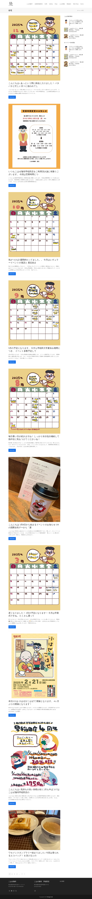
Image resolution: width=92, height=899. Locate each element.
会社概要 (62, 881)
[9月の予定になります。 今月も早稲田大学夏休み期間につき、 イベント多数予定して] (34, 312)
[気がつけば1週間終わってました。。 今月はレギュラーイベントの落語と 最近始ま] (34, 224)
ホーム (78, 10)
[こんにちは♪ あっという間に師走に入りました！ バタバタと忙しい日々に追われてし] (34, 48)
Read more (12, 97)
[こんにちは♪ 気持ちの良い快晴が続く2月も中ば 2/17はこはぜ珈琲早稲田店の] (34, 754)
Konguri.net (50, 897)
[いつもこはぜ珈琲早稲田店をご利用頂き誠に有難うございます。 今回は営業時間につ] (34, 136)
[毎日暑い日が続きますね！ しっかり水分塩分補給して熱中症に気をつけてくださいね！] (34, 401)
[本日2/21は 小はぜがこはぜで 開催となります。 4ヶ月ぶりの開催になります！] (34, 666)
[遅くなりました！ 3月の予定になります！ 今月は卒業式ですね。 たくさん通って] (34, 577)
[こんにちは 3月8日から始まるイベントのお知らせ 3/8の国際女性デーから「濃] (34, 489)
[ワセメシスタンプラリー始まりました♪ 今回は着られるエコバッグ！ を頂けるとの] (34, 830)
